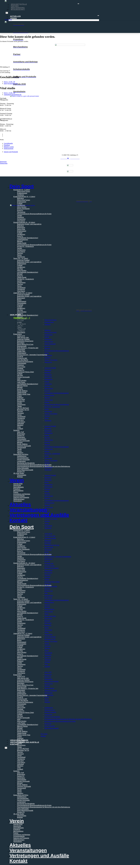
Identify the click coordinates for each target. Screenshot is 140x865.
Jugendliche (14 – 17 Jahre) (22, 293)
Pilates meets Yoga (23, 394)
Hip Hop (20, 269)
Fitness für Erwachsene (25, 361)
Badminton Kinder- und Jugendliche (29, 224)
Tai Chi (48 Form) (23, 408)
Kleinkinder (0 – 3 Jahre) (21, 190)
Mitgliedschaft (18, 9)
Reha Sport (21, 399)
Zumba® (20, 428)
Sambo (19, 215)
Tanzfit (19, 449)
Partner (15, 6)
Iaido (18, 379)
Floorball (20, 305)
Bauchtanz (20, 343)
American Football (23, 260)
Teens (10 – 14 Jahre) (20, 258)
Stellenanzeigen (18, 499)
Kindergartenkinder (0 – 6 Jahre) (24, 196)
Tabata (19, 406)
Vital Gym (20, 420)
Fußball (19, 203)
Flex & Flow (21, 367)
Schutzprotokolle (19, 496)
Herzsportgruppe (22, 458)
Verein (13, 18)
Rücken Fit (20, 401)
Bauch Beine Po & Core (25, 344)
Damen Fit (20, 435)
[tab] (25, 317)
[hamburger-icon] (78, 3)
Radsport (20, 398)
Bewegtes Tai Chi (23, 410)
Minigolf (19, 241)
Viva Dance (21, 221)
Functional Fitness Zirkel (25, 372)
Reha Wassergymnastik (25, 470)
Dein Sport (22, 186)
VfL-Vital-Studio (18, 473)
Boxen (19, 300)
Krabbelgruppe (22, 193)
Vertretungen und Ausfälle (24, 742)
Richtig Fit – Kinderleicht (25, 246)
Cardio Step (21, 351)
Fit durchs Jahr (22, 358)
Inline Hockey (21, 207)
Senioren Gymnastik (24, 446)
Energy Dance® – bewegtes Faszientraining (32, 355)
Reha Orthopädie (23, 468)
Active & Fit (21, 676)
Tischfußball (21, 288)
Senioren (16, 430)
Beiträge (20, 477)
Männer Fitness (22, 385)
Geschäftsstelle (19, 4)
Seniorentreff (21, 447)
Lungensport (21, 461)
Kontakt (14, 744)
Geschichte (17, 485)
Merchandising (18, 7)
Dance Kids (21, 229)
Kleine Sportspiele (23, 208)
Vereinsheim (17, 501)
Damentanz (21, 437)
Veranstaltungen (28, 509)
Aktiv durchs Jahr (23, 678)
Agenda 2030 (17, 484)
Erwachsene (17, 675)
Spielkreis (20, 195)
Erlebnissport (21, 202)
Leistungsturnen (22, 239)
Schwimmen (21, 219)
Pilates (19, 396)
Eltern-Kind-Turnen (23, 191)
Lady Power (21, 382)
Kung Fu (20, 210)
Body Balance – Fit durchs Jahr (27, 348)
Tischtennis (21, 257)
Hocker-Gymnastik (23, 377)
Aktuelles (15, 16)
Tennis (19, 255)
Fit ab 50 (20, 356)
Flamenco (20, 365)
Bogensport (21, 227)
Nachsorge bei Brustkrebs (26, 463)
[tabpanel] (70, 322)
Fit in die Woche (22, 360)
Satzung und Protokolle (21, 497)
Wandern (20, 425)
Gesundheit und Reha (20, 454)
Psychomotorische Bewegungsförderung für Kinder (34, 214)
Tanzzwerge (21, 212)
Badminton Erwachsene (25, 341)
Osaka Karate (21, 243)
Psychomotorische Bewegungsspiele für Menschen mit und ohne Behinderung (43, 466)
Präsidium (16, 489)
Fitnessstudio (21, 303)
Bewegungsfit (21, 346)
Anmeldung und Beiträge (21, 494)
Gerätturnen (21, 205)
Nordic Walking (22, 391)
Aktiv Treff (20, 432)
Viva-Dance (21, 673)
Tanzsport (20, 413)
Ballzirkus (20, 198)
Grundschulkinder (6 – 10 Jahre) (24, 222)
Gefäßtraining (21, 456)
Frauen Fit (20, 370)
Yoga (19, 427)
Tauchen (20, 253)
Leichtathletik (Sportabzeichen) (27, 238)
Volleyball (20, 423)
